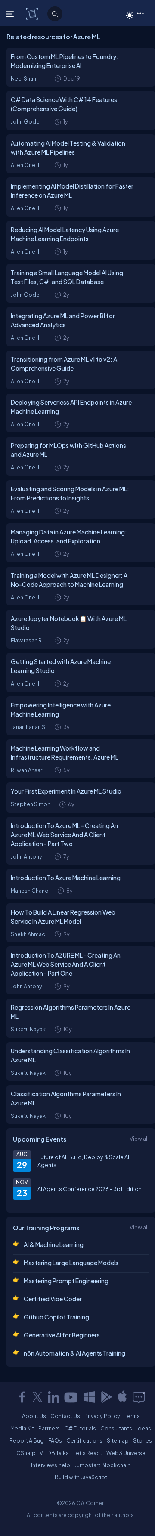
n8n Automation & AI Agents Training (74, 1353)
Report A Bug (26, 1440)
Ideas (143, 1428)
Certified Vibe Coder (53, 1299)
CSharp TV (29, 1452)
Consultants (116, 1428)
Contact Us (65, 1415)
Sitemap (118, 1440)
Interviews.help (50, 1465)
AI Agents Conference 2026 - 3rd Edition (89, 1188)
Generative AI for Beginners (62, 1335)
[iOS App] (122, 1396)
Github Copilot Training (56, 1317)
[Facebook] (22, 1396)
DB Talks (58, 1452)
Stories (142, 1440)
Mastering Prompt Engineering (66, 1281)
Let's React (87, 1452)
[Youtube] (71, 1396)
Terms (132, 1415)
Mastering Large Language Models (71, 1262)
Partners (49, 1428)
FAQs (55, 1440)
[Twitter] (37, 1396)
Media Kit (22, 1428)
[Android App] (106, 1396)
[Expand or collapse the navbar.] (11, 14)
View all (139, 1138)
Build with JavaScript (81, 1477)
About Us (34, 1415)
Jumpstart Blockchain (102, 1465)
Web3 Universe (126, 1452)
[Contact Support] (139, 1396)
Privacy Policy (102, 1415)
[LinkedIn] (53, 1396)
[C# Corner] (33, 13)
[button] (140, 12)
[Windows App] (89, 1396)
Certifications (84, 1440)
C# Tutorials (80, 1428)
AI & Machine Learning (54, 1244)
